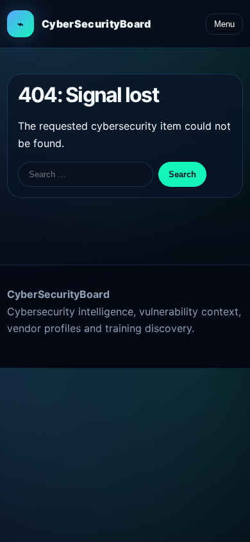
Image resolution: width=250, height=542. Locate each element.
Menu (224, 24)
